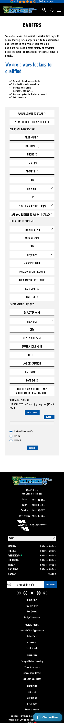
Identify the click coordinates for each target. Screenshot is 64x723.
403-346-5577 (38, 499)
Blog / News (32, 703)
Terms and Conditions (28, 715)
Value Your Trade (32, 667)
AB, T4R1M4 (36, 493)
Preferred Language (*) (23, 431)
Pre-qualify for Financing (32, 661)
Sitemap (14, 715)
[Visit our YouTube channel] (32, 593)
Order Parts (32, 636)
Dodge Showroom (32, 617)
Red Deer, (26, 493)
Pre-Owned (32, 611)
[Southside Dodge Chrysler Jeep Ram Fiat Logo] (20, 9)
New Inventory (32, 605)
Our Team (32, 691)
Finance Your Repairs (32, 672)
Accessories (32, 642)
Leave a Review (32, 709)
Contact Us (32, 697)
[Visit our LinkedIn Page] (45, 593)
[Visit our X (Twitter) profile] (25, 593)
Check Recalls (32, 648)
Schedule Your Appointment (32, 630)
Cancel (49, 417)
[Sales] (51, 9)
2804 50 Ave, (32, 490)
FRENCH (17, 440)
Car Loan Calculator (32, 678)
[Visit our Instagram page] (39, 593)
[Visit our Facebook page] (19, 593)
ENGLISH (17, 435)
